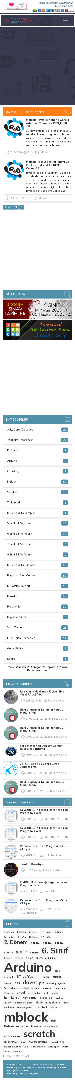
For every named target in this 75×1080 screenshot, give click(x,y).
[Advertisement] (37, 66)
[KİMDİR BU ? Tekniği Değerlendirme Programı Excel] (11, 887)
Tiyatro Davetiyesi (32, 864)
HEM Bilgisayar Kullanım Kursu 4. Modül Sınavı (42, 783)
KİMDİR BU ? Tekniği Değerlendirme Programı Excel (43, 884)
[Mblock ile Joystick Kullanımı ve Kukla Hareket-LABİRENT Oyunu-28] (14, 170)
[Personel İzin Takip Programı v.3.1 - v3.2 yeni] (11, 851)
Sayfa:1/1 (11, 207)
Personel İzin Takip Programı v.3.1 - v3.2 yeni (43, 847)
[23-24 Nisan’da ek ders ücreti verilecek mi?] (11, 769)
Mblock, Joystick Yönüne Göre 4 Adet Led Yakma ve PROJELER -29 (47, 123)
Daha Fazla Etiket (16, 1056)
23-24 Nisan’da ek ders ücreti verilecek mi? (40, 765)
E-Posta (62, 1067)
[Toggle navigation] (65, 20)
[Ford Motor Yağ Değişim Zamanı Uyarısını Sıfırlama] (11, 751)
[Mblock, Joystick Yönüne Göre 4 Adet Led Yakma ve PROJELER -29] (14, 128)
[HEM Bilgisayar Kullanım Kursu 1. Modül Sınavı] (11, 715)
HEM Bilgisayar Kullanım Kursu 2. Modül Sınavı (42, 729)
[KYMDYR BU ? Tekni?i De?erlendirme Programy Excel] (11, 815)
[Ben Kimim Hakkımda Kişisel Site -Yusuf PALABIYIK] (11, 697)
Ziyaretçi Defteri (19, 1070)
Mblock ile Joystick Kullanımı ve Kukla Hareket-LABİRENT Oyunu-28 (47, 165)
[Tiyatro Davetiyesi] (11, 869)
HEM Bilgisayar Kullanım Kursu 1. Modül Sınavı (42, 711)
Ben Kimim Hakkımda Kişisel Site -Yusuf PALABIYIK (43, 693)
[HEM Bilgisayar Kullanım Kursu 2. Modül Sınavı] (11, 733)
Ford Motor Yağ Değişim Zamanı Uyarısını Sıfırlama (41, 747)
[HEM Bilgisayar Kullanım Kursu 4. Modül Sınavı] (11, 787)
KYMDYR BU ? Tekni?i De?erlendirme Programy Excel (44, 811)
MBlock (44, 152)
